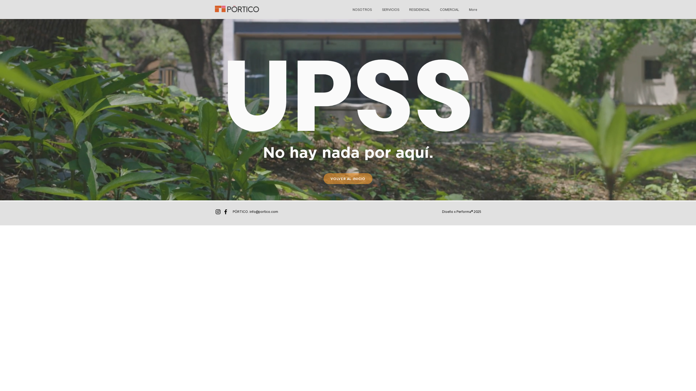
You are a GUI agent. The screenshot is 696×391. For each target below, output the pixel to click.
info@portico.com (264, 212)
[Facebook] (225, 212)
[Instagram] (218, 212)
